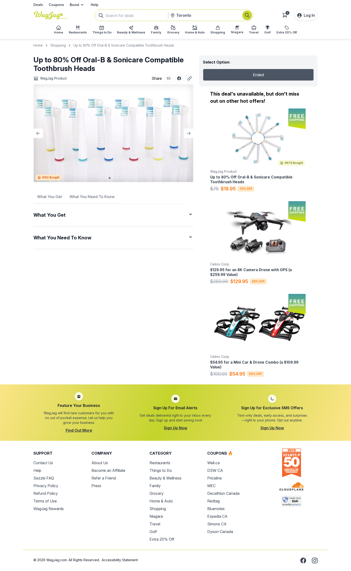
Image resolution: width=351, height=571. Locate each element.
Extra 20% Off (161, 539)
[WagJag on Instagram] (315, 560)
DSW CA (215, 470)
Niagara (156, 516)
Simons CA (217, 524)
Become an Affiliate (108, 470)
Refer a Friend (103, 478)
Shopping (58, 45)
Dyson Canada (220, 531)
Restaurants (159, 462)
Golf (153, 531)
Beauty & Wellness (165, 478)
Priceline (214, 478)
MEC (211, 485)
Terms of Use (45, 501)
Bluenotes (216, 508)
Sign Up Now (175, 428)
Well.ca (213, 462)
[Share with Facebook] (179, 78)
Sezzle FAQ (43, 478)
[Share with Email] (168, 78)
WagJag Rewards (48, 508)
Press (96, 485)
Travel (154, 524)
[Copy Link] (189, 78)
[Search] (247, 15)
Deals (38, 5)
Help (94, 5)
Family (155, 485)
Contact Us (43, 462)
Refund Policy (45, 493)
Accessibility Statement (120, 560)
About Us (99, 462)
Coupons (56, 5)
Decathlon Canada (223, 493)
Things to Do (160, 470)
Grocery (156, 493)
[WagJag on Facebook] (303, 560)
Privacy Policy (45, 485)
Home (38, 45)
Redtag (213, 501)
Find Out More (79, 430)
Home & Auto (161, 501)
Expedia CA (217, 516)
